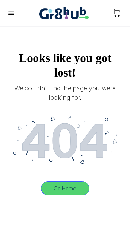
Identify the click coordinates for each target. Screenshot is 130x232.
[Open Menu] (11, 12)
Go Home (65, 188)
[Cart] (116, 13)
